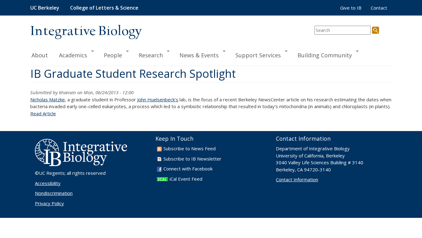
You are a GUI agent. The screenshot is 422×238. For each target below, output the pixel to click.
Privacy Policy (49, 203)
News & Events (196, 55)
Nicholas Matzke (47, 99)
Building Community (322, 55)
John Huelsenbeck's (157, 99)
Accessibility (48, 183)
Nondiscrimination (54, 193)
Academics (70, 55)
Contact (379, 8)
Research (148, 55)
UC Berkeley (44, 7)
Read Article (43, 113)
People (110, 55)
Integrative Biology (85, 31)
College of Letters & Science (104, 7)
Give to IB (350, 8)
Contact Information (297, 179)
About (40, 55)
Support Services (255, 55)
